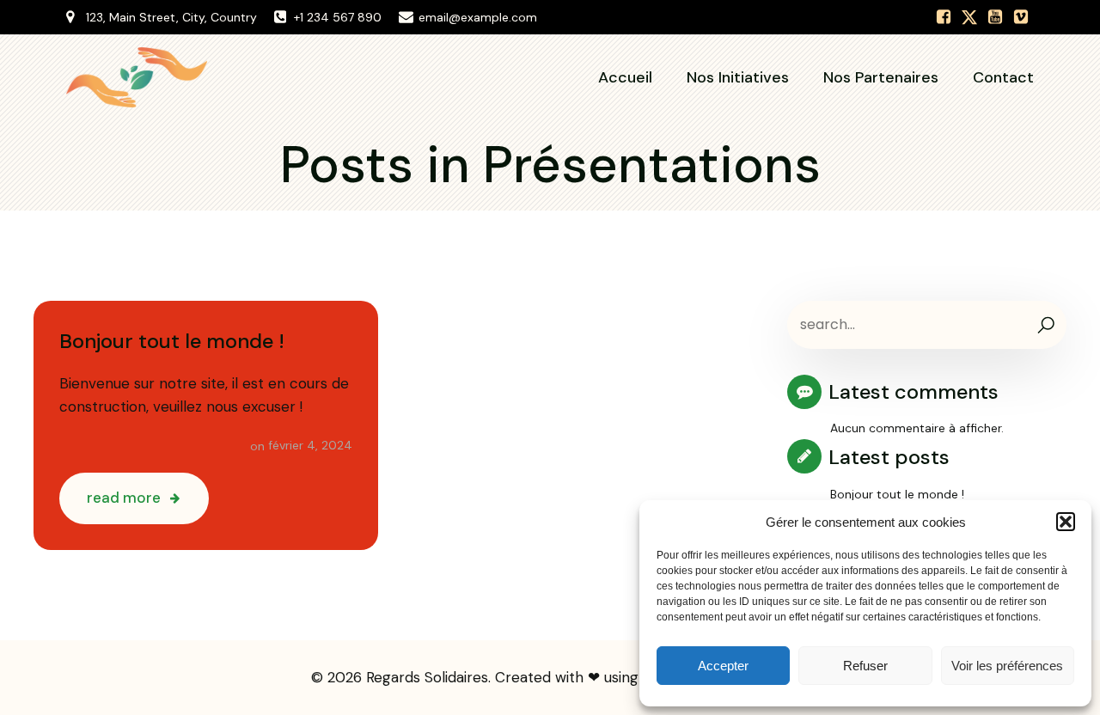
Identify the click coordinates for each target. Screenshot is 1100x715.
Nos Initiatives (738, 77)
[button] (1065, 521)
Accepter (723, 665)
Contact (1003, 77)
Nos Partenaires (880, 77)
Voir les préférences (1007, 665)
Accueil (625, 77)
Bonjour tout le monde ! (897, 494)
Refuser (865, 665)
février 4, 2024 (310, 445)
